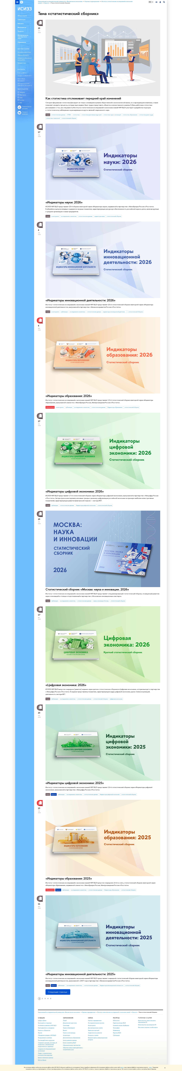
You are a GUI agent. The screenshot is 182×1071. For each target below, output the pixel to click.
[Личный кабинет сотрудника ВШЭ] (160, 2)
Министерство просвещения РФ (147, 1025)
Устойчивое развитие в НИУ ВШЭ (47, 1025)
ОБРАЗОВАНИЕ (68, 1018)
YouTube (22, 100)
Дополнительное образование (71, 1037)
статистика (76, 115)
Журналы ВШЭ (117, 1033)
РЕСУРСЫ (116, 1018)
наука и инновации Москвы (101, 601)
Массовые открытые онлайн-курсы (148, 1027)
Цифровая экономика (116, 699)
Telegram (22, 92)
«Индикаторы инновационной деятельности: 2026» (80, 300)
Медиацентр (116, 1030)
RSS (21, 103)
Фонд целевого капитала (45, 1037)
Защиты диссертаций (93, 1030)
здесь (122, 1067)
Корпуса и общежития (44, 1030)
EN (152, 2)
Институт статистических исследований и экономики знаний (113, 1012)
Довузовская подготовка (70, 1023)
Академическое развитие (95, 1033)
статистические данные (58, 115)
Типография (116, 1028)
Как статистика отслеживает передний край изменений (83, 98)
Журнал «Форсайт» (23, 55)
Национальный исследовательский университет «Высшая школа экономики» (59, 1012)
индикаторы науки (99, 216)
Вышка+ (65, 1030)
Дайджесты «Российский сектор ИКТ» (25, 59)
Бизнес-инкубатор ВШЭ (69, 1043)
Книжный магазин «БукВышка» (121, 1025)
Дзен (21, 97)
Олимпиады (66, 1025)
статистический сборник (69, 118)
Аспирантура (66, 1035)
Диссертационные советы (95, 1028)
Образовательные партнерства (71, 1045)
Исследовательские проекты (96, 1023)
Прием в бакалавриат (69, 1028)
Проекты (20, 31)
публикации (64, 312)
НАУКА (90, 1018)
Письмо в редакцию (25, 113)
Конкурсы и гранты (93, 1035)
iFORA (69, 115)
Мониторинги (92, 1025)
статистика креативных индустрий (91, 115)
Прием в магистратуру (69, 1033)
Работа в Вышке (42, 1060)
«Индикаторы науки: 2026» (64, 202)
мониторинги (55, 216)
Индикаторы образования (114, 407)
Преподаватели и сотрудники (46, 1028)
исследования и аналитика (68, 216)
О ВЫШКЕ (41, 1018)
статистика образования (130, 115)
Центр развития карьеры (70, 1040)
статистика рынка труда (146, 115)
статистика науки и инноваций (112, 115)
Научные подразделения (88, 1012)
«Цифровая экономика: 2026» (66, 685)
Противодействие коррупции (46, 1040)
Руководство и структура (45, 1023)
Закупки (40, 1033)
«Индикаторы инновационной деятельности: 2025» (80, 974)
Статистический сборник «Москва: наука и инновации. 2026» (87, 589)
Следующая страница (57, 992)
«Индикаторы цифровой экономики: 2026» (75, 491)
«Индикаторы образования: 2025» (69, 878)
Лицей (65, 1020)
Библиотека (116, 1020)
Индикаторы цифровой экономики (86, 505)
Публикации (21, 19)
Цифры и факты (42, 1020)
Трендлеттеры (22, 63)
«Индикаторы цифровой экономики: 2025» (75, 783)
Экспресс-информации (24, 52)
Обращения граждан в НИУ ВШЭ (47, 1035)
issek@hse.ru (24, 72)
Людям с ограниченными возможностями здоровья (45, 1054)
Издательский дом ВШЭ (119, 1023)
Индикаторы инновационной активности (111, 985)
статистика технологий (53, 118)
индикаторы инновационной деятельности (115, 312)
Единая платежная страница (45, 1057)
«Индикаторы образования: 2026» (69, 396)
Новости (134, 1012)
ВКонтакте (23, 95)
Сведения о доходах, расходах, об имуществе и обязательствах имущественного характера (47, 1044)
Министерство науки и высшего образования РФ (147, 1021)
